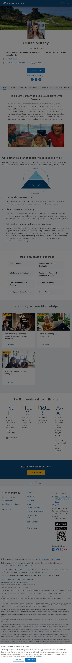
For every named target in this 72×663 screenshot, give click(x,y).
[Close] (69, 646)
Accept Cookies (31, 659)
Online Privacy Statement (34, 656)
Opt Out (18, 659)
